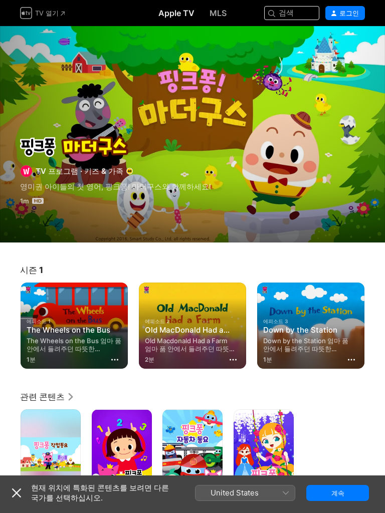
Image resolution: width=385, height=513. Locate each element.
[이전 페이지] (10, 324)
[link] (47, 396)
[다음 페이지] (375, 324)
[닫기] (16, 492)
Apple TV (176, 13)
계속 (337, 493)
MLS (218, 13)
